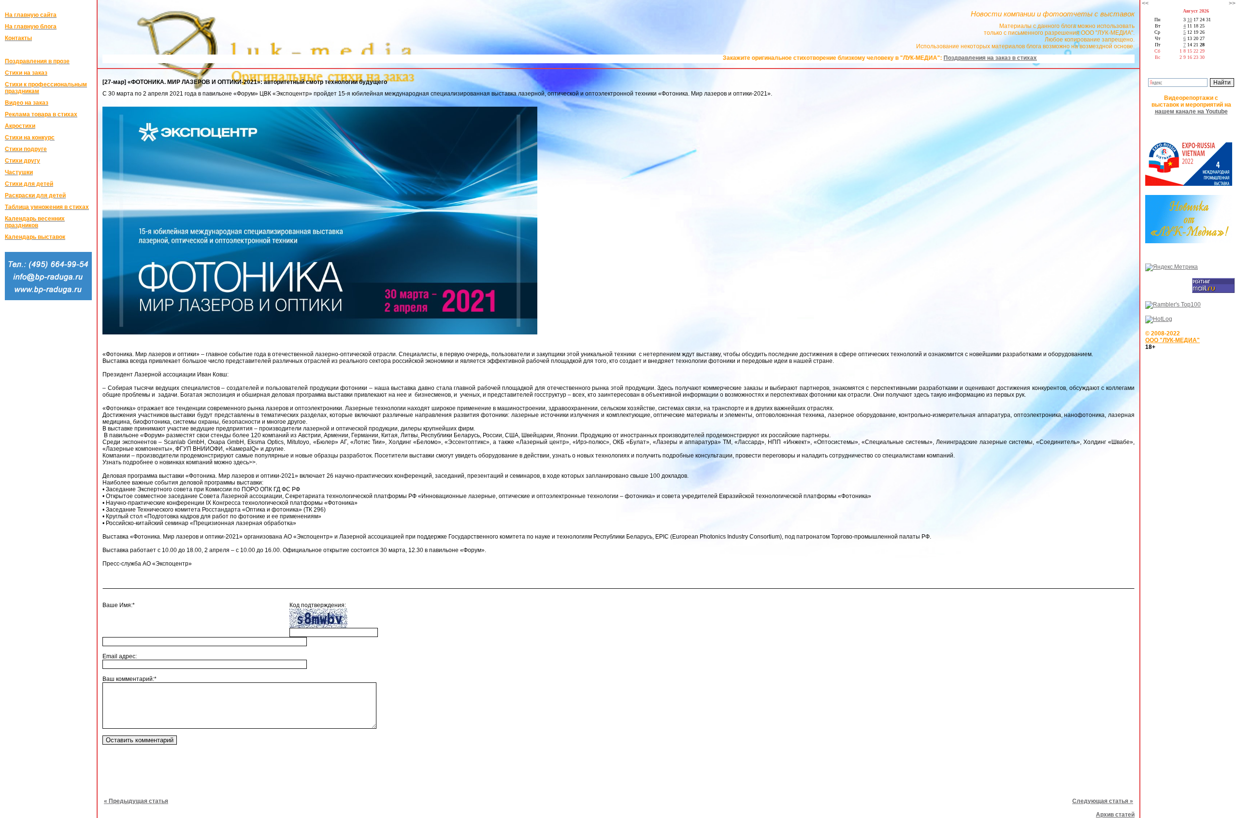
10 (1189, 19)
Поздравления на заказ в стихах (935, 58)
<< (1145, 3)
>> (1232, 3)
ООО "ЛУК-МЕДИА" (1172, 340)
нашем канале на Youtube (1191, 111)
